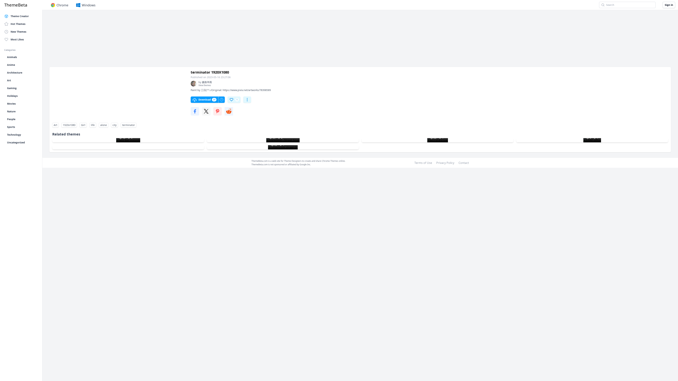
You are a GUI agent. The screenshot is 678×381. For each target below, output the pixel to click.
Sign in (669, 5)
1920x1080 (69, 125)
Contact (464, 163)
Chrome (62, 5)
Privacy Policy (445, 163)
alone (103, 125)
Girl (83, 125)
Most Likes (17, 39)
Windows (89, 5)
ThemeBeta (15, 5)
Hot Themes (18, 24)
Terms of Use (423, 163)
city (114, 125)
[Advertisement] (155, 40)
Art (55, 125)
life (93, 125)
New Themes (18, 31)
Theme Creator (20, 16)
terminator (128, 125)
